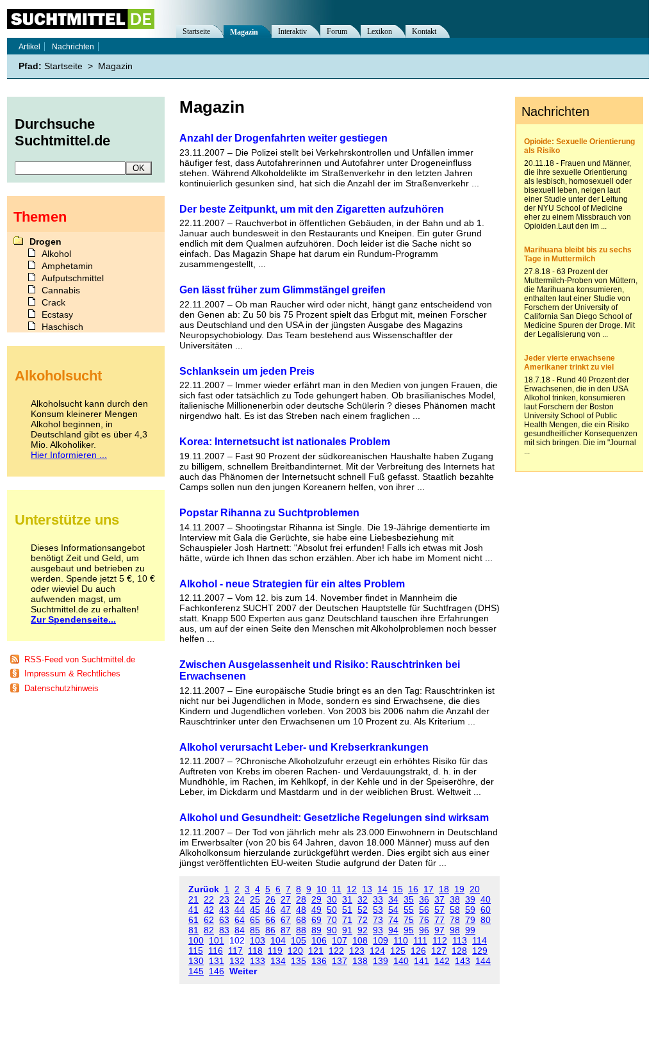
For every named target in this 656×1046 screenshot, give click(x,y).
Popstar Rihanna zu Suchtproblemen (269, 512)
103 (257, 940)
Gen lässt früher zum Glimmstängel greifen (282, 289)
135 (298, 961)
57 (439, 909)
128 (459, 950)
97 (439, 930)
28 (301, 899)
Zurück (203, 889)
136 (319, 961)
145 (196, 971)
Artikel (29, 46)
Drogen (45, 241)
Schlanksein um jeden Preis (247, 371)
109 (380, 940)
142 (442, 961)
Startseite (196, 31)
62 (209, 920)
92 (362, 930)
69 (316, 920)
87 (286, 930)
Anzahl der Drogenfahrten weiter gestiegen (283, 138)
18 (444, 889)
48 (301, 909)
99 (470, 930)
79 (470, 920)
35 (409, 899)
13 (367, 889)
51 (347, 909)
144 (483, 961)
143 (462, 961)
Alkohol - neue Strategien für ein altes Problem (292, 583)
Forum (337, 31)
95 (409, 930)
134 (278, 961)
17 (428, 889)
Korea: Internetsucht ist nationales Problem (284, 441)
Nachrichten (73, 46)
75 (409, 920)
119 (275, 950)
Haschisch (62, 327)
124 (377, 950)
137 (339, 961)
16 (413, 889)
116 (215, 950)
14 (382, 889)
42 (209, 909)
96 (424, 930)
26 (270, 899)
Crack (53, 302)
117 (235, 950)
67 (286, 920)
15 (398, 889)
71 (347, 920)
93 (378, 930)
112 (439, 940)
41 (193, 909)
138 (360, 961)
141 (421, 961)
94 (393, 930)
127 (439, 950)
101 (216, 940)
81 (193, 930)
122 (336, 950)
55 (409, 909)
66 (270, 920)
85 (255, 930)
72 (362, 920)
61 (193, 920)
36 (424, 899)
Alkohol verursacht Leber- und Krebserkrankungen (304, 747)
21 (193, 899)
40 (485, 899)
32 (362, 899)
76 (424, 920)
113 (459, 940)
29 (316, 899)
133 (257, 961)
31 (347, 899)
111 (420, 940)
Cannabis (61, 290)
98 (455, 930)
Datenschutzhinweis (61, 688)
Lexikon (379, 31)
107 (339, 940)
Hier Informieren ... (69, 455)
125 (398, 950)
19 (459, 889)
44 (239, 909)
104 (278, 940)
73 (378, 920)
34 (393, 899)
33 (378, 899)
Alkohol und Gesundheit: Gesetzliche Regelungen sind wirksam (334, 817)
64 (239, 920)
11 (336, 889)
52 (362, 909)
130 (196, 961)
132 (237, 961)
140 (401, 961)
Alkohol (56, 254)
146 (216, 971)
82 (209, 930)
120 (295, 950)
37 (439, 899)
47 (286, 909)
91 (347, 930)
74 (393, 920)
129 (480, 950)
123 (357, 950)
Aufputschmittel (73, 278)
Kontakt (424, 31)
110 (400, 940)
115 (195, 950)
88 (301, 930)
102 (237, 940)
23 (224, 899)
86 (270, 930)
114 (479, 940)
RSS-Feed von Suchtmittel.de (79, 659)
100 (196, 940)
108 (360, 940)
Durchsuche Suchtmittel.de (62, 132)
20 (475, 889)
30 (332, 899)
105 (298, 940)
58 (455, 909)
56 (424, 909)
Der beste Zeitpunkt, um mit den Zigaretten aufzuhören (311, 209)
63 (224, 920)
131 (216, 961)
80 (485, 920)
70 (332, 920)
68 (301, 920)
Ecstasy (57, 314)
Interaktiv (292, 31)
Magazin (244, 32)
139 (380, 961)
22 (209, 899)
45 (255, 909)
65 (255, 920)
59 (470, 909)
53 (378, 909)
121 (316, 950)
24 (239, 899)
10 (321, 889)
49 (316, 909)
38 (455, 899)
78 (455, 920)
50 (332, 909)
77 (439, 920)
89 (316, 930)
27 (286, 899)
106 (319, 940)
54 (393, 909)
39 (470, 899)
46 (270, 909)
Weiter (243, 971)
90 (332, 930)
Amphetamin (67, 266)
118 (255, 950)
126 (418, 950)
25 (255, 899)
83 (224, 930)
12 (352, 889)
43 (224, 909)
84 (239, 930)
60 (485, 909)
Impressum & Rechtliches (72, 673)
